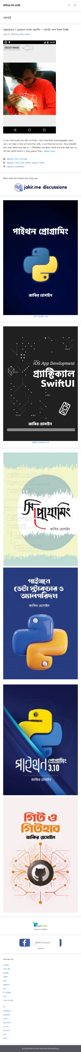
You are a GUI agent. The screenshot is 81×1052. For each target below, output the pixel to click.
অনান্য (5, 1038)
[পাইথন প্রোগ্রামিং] (40, 739)
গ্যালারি (41, 163)
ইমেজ (17, 163)
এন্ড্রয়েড (35, 163)
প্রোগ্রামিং (6, 965)
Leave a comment (15, 166)
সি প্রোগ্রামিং (7, 992)
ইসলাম (5, 1019)
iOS (4, 981)
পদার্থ (4, 1034)
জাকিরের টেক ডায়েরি (11, 5)
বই (4, 1007)
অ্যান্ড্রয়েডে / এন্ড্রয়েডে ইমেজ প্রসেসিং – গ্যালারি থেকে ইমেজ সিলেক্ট (35, 29)
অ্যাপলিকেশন (7, 1011)
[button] (69, 5)
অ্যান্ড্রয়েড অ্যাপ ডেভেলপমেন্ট (17, 159)
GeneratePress (53, 1048)
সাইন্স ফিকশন (7, 1023)
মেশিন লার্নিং (6, 969)
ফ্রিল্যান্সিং (6, 973)
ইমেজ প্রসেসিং (25, 163)
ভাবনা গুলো (6, 1030)
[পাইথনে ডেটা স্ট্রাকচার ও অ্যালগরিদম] (40, 623)
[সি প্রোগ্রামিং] (40, 509)
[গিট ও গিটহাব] (40, 855)
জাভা (4, 989)
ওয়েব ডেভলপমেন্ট (8, 1000)
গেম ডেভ (5, 1026)
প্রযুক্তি (5, 977)
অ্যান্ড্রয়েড (10, 163)
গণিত (4, 996)
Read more (49, 151)
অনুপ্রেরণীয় (6, 1015)
